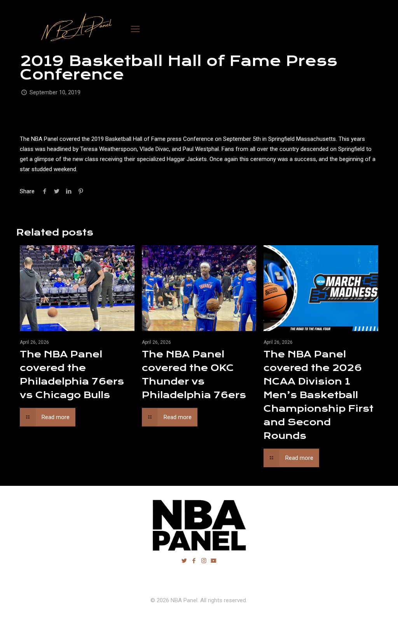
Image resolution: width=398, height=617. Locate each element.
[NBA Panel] (75, 29)
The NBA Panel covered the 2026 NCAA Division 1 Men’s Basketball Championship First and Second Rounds (319, 395)
